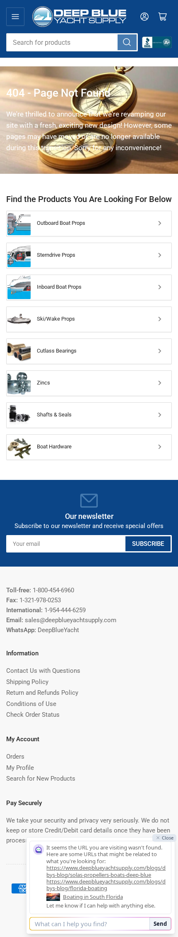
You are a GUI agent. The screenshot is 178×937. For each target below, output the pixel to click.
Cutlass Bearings (57, 351)
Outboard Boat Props (61, 223)
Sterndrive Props (56, 255)
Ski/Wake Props (56, 319)
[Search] (127, 42)
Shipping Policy (27, 682)
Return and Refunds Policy (42, 692)
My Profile (20, 768)
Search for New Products (40, 778)
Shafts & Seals (54, 414)
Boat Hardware (54, 446)
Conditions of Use (31, 704)
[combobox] (72, 42)
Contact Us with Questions (43, 670)
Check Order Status (33, 714)
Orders (15, 756)
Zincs (43, 383)
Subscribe (148, 544)
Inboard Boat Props (59, 287)
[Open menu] (15, 16)
